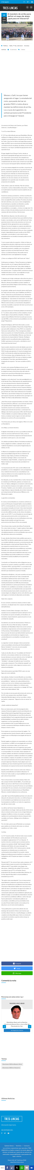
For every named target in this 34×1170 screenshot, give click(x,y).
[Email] (26, 1167)
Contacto (27, 1145)
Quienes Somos (9, 1145)
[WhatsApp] (21, 1167)
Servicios (18, 1145)
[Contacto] (32, 2)
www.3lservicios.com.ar (17, 1162)
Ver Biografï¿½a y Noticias (17, 1030)
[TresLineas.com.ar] (10, 7)
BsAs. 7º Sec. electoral (16, 45)
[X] (17, 1167)
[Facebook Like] (12, 1167)
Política (5, 45)
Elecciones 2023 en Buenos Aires (12, 1064)
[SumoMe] (31, 1167)
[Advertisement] (17, 73)
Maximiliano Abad (17, 1003)
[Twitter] (28, 2)
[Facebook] (25, 2)
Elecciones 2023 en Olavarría (11, 1067)
